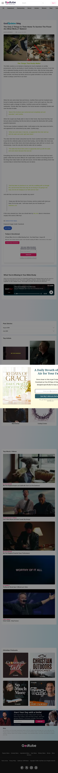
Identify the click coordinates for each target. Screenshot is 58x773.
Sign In (54, 3)
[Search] (43, 3)
